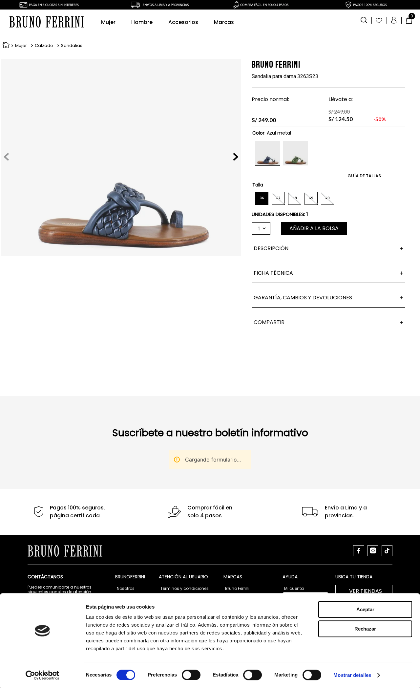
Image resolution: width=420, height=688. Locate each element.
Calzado (44, 46)
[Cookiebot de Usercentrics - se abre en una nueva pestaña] (42, 675)
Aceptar (365, 609)
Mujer (21, 46)
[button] (363, 19)
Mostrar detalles (352, 675)
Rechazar (365, 629)
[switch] (191, 675)
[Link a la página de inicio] (4, 46)
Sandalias (71, 46)
